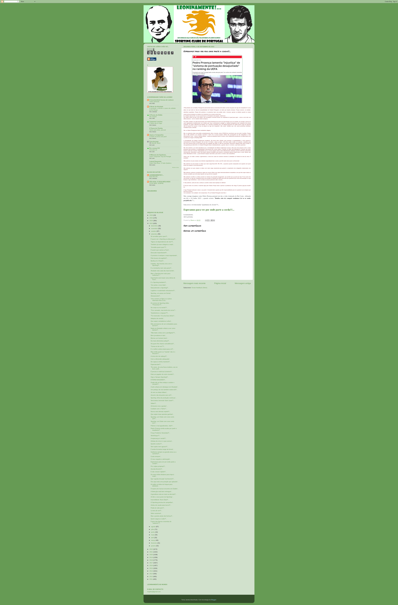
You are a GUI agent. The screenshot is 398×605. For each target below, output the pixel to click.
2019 (151, 557)
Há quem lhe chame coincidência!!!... (163, 343)
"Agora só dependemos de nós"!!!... (162, 242)
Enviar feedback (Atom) (199, 287)
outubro (154, 231)
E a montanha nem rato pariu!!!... (161, 268)
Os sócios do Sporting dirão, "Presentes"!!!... (160, 304)
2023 (151, 223)
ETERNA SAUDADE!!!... (158, 380)
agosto (153, 526)
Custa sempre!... (156, 456)
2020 (151, 554)
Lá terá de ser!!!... (156, 510)
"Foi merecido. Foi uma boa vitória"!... (163, 316)
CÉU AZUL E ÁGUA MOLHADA (159, 182)
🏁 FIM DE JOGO (154, 143)
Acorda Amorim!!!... (157, 469)
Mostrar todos (175, 167)
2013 (151, 573)
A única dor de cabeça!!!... (159, 356)
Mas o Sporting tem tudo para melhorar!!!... (160, 274)
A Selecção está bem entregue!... (161, 491)
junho (153, 532)
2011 (151, 579)
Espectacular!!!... (156, 364)
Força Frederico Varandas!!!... (160, 433)
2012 (151, 576)
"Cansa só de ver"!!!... (158, 346)
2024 (151, 220)
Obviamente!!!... (156, 296)
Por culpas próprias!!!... (158, 466)
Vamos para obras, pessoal (157, 130)
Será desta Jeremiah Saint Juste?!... (163, 400)
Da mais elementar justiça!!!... (160, 341)
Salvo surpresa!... (156, 513)
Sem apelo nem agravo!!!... (160, 446)
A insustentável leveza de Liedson (161, 100)
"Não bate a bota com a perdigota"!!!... (163, 333)
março (153, 540)
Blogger (213, 600)
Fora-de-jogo (154, 141)
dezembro (154, 226)
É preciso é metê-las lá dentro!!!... (162, 371)
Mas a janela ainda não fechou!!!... (162, 516)
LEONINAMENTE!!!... (156, 175)
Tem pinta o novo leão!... (159, 285)
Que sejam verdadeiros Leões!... (161, 321)
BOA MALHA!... (154, 177)
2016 (151, 565)
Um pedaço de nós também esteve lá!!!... (164, 389)
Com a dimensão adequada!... (161, 359)
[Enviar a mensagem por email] (206, 220)
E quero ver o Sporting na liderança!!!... (164, 239)
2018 (151, 560)
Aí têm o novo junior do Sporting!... (162, 497)
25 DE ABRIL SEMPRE (156, 183)
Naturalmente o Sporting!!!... (160, 288)
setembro (154, 234)
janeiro (153, 546)
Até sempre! (153, 116)
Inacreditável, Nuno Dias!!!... (160, 500)
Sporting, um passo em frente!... (161, 293)
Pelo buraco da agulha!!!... (159, 258)
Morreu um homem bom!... (159, 338)
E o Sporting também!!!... (159, 282)
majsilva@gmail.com (154, 591)
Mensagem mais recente (194, 283)
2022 (151, 549)
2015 (151, 568)
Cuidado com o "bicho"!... (159, 409)
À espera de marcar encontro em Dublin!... (165, 489)
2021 (151, 552)
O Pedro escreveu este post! (158, 136)
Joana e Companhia (156, 135)
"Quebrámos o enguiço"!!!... (160, 313)
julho (153, 529)
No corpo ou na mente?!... (159, 307)
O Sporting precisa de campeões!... (162, 502)
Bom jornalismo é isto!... (158, 335)
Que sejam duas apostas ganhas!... (162, 414)
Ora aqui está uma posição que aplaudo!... (165, 481)
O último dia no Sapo (155, 123)
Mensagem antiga (243, 283)
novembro (154, 228)
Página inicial (220, 283)
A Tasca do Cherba (156, 128)
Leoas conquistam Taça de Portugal (160, 156)
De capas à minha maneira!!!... (161, 362)
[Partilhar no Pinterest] (214, 220)
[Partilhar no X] (210, 220)
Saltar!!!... (154, 403)
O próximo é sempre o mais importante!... (164, 255)
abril (152, 537)
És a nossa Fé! (154, 148)
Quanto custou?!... (157, 444)
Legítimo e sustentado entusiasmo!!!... (163, 290)
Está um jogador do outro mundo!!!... (163, 374)
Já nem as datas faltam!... (159, 392)
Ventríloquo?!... (156, 435)
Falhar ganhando (154, 101)
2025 (151, 218)
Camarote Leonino (155, 121)
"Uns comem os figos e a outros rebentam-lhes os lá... (161, 299)
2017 (151, 563)
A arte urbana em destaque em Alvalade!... (165, 387)
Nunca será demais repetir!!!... (161, 411)
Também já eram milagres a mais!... (162, 244)
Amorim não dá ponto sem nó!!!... (162, 395)
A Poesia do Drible (155, 115)
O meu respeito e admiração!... (161, 459)
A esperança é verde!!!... (159, 438)
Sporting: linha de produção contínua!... (164, 398)
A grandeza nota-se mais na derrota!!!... (164, 494)
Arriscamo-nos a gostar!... (159, 406)
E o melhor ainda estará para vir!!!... (162, 349)
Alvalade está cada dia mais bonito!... (163, 271)
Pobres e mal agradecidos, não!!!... (162, 426)
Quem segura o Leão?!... (159, 519)
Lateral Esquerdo (155, 161)
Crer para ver (153, 150)
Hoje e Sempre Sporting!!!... (160, 377)
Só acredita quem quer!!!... (159, 236)
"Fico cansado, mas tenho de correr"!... (163, 310)
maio (153, 535)
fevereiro (154, 543)
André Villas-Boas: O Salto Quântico (160, 163)
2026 (151, 215)
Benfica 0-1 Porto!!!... (158, 261)
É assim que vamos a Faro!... (160, 250)
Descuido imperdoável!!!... (159, 252)
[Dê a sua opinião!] (208, 220)
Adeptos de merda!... (157, 318)
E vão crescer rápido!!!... (159, 472)
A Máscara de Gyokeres (157, 155)
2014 (151, 571)
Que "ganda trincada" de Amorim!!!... (163, 479)
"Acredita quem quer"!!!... (159, 247)
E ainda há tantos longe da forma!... (162, 449)
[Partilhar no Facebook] (212, 220)
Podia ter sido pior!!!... (158, 508)
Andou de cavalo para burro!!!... (161, 505)
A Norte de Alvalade (156, 106)
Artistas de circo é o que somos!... (162, 441)
